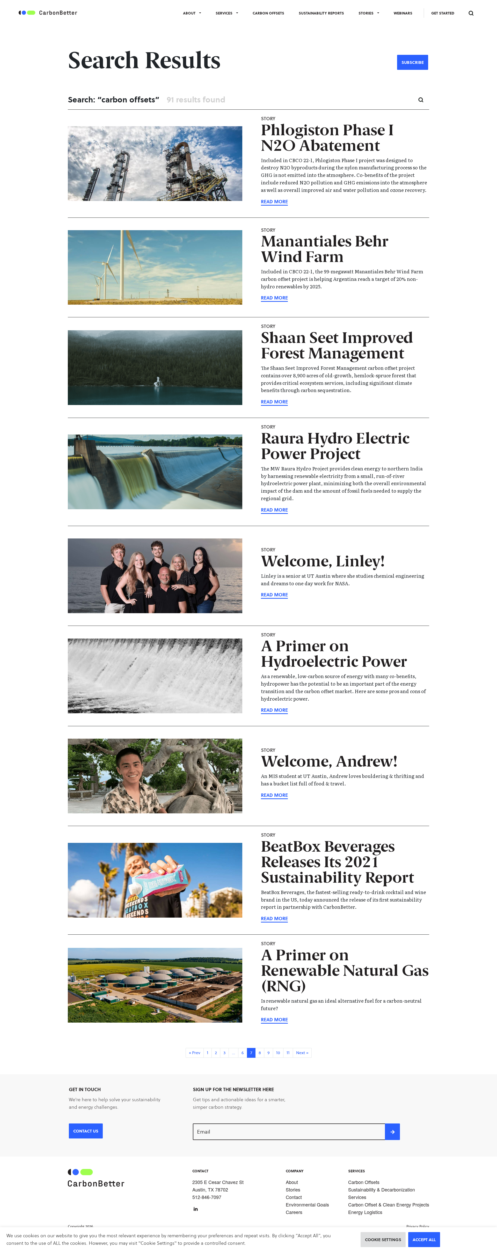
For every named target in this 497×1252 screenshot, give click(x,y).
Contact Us (85, 1131)
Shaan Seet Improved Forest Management (337, 346)
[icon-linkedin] (195, 1208)
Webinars (403, 13)
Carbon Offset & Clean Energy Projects (388, 1204)
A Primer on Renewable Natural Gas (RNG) (345, 972)
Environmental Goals (307, 1204)
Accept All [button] (424, 1239)
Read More (274, 201)
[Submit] (392, 1131)
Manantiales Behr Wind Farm (325, 250)
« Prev (194, 1053)
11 (288, 1053)
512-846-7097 (206, 1197)
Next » (302, 1053)
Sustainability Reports (321, 13)
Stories (366, 13)
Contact (294, 1197)
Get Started (442, 13)
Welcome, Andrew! (329, 762)
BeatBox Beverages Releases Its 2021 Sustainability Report (337, 863)
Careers (294, 1212)
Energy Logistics (365, 1212)
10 (278, 1053)
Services (224, 13)
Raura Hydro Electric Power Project (335, 447)
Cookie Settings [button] (383, 1239)
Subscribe (412, 62)
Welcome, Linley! (323, 562)
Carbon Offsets (268, 13)
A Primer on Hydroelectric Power (334, 655)
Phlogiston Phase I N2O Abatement (327, 139)
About (189, 13)
